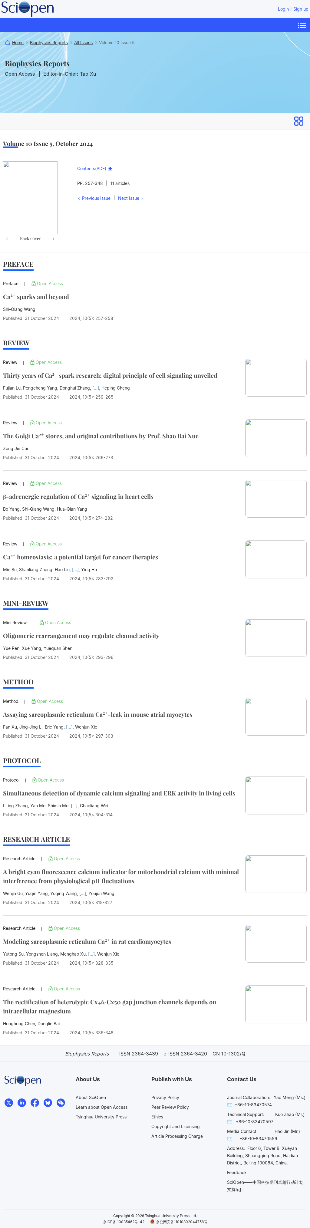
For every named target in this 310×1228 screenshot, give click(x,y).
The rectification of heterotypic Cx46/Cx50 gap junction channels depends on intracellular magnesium (109, 1006)
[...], (96, 387)
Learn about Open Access (101, 1107)
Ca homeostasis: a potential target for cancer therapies (80, 556)
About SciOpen (91, 1097)
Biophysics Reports (37, 63)
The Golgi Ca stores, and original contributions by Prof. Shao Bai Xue (101, 435)
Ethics (157, 1116)
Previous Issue (95, 198)
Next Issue (129, 198)
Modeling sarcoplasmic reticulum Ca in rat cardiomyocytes (87, 941)
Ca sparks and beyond (36, 296)
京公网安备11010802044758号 (181, 1222)
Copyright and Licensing (175, 1126)
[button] (7, 202)
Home (18, 42)
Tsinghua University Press (101, 1116)
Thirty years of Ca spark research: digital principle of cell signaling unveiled (110, 375)
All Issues (83, 42)
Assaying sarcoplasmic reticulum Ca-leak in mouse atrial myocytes (97, 714)
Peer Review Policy (170, 1107)
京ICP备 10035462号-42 (123, 1222)
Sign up (300, 9)
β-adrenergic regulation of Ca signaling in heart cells (78, 496)
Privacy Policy (165, 1097)
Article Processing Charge (177, 1136)
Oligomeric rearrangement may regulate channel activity (81, 635)
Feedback (237, 1172)
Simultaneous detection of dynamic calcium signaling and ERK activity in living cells (119, 793)
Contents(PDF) (92, 168)
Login (283, 9)
